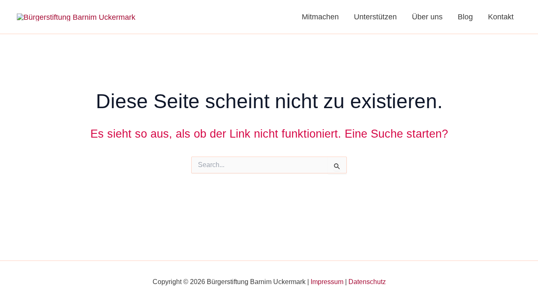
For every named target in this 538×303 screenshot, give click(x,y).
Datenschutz (367, 281)
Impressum (327, 281)
